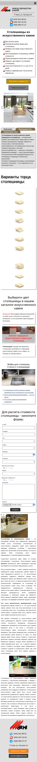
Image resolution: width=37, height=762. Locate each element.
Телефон (5, 431)
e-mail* (4, 424)
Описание (5, 482)
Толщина (5, 458)
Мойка (4, 470)
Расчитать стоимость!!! (18, 81)
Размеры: (5, 451)
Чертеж (4, 501)
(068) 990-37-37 (19, 25)
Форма (4, 445)
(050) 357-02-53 (19, 22)
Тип (3, 438)
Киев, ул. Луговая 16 (24, 15)
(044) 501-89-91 (19, 19)
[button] (35, 3)
